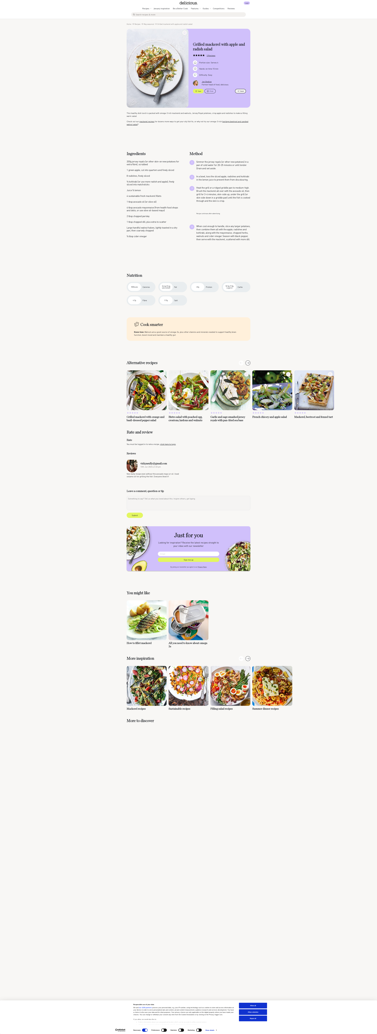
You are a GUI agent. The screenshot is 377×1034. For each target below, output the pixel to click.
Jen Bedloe (207, 81)
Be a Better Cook (180, 8)
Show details (209, 1030)
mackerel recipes (146, 121)
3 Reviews (211, 55)
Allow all (253, 1005)
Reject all (253, 1018)
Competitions (218, 8)
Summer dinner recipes (265, 708)
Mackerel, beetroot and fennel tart (313, 417)
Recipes (145, 8)
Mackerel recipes (136, 708)
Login (247, 3)
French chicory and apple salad (269, 417)
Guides (206, 8)
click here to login (168, 444)
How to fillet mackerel (139, 643)
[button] (247, 363)
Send (242, 91)
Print (211, 91)
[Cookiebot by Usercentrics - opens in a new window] (120, 1030)
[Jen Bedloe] (196, 82)
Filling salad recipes (221, 708)
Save (199, 91)
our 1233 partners (145, 1007)
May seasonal (149, 24)
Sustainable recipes (179, 708)
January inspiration (161, 8)
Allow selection (253, 1012)
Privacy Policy (202, 567)
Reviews (231, 8)
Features (195, 8)
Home (129, 24)
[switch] (164, 1030)
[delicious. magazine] (188, 2)
